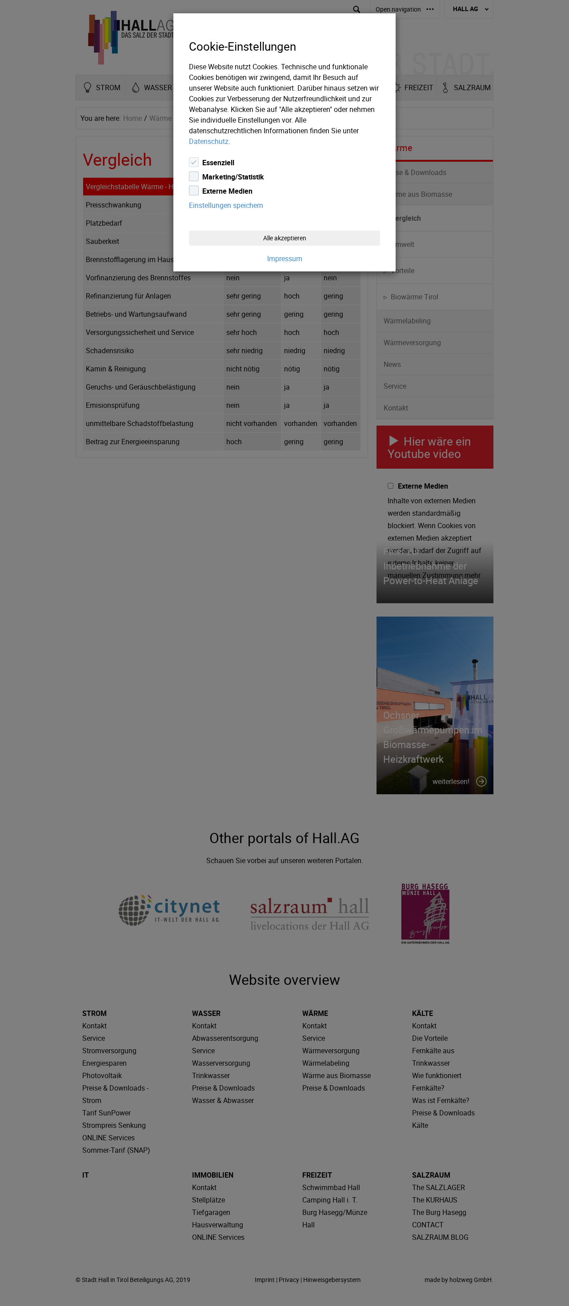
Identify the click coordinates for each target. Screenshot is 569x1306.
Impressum (284, 258)
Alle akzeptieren (284, 238)
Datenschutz (208, 141)
